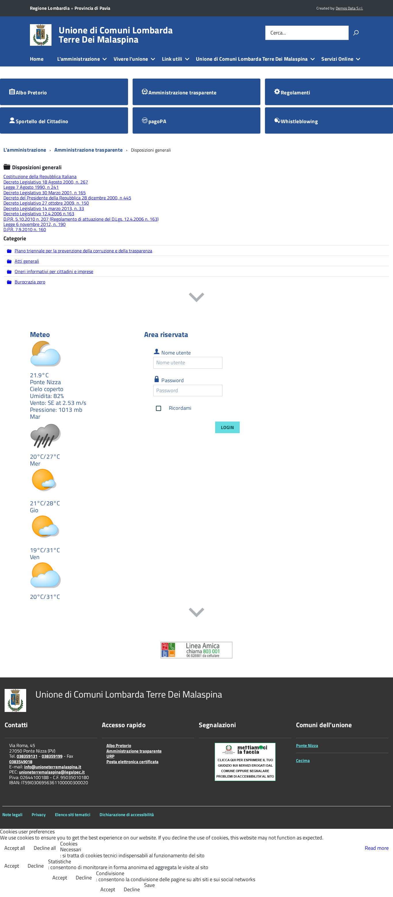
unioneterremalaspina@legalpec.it (52, 772)
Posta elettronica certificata (132, 761)
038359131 (27, 756)
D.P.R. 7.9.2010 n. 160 (24, 229)
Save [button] (149, 885)
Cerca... (278, 33)
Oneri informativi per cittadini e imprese (54, 271)
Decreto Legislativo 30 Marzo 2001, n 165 (44, 192)
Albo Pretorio (118, 745)
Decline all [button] (45, 848)
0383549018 (20, 761)
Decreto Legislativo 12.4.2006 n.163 (38, 213)
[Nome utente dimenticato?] (228, 362)
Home (36, 59)
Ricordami (180, 408)
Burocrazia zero (30, 281)
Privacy (39, 814)
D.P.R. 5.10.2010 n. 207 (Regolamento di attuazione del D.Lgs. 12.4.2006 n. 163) (81, 219)
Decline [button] (36, 866)
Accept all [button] (14, 848)
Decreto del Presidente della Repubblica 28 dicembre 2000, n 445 (67, 197)
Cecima (303, 760)
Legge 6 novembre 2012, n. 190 (34, 224)
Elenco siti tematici (72, 814)
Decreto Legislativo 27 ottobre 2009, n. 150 (46, 202)
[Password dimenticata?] (228, 390)
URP (110, 756)
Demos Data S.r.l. (349, 8)
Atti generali (27, 261)
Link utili (172, 59)
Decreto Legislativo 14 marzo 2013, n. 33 (43, 208)
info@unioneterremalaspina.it (52, 766)
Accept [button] (11, 866)
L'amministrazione (78, 59)
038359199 (52, 756)
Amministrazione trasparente (134, 751)
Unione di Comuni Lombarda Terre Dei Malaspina (116, 34)
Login (227, 427)
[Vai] (356, 33)
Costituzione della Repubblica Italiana (40, 176)
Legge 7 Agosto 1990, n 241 (31, 187)
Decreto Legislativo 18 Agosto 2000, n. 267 (45, 181)
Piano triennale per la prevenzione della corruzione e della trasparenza (83, 250)
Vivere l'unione (131, 59)
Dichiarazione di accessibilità (127, 814)
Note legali (12, 814)
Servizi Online (337, 59)
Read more (377, 848)
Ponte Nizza (307, 745)
